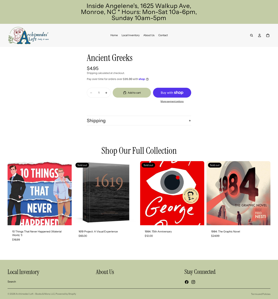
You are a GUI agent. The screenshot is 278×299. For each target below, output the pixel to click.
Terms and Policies (260, 294)
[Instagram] (193, 282)
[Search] (251, 35)
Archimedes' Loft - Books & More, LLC (35, 293)
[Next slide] (132, 193)
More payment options (172, 101)
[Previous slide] (79, 193)
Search (12, 281)
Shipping (96, 120)
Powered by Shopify (66, 293)
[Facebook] (186, 282)
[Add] (65, 219)
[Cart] (268, 35)
